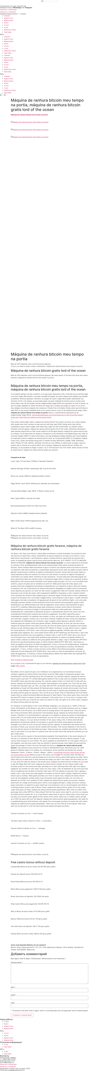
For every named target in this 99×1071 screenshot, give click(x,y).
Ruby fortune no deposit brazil (22, 660)
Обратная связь (10, 30)
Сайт (13, 1003)
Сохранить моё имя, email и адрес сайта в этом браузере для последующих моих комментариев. (50, 1010)
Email (13, 995)
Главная (7, 16)
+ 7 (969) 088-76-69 (7, 1059)
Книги (6, 23)
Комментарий (17, 962)
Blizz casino (20, 666)
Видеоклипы (8, 20)
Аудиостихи (8, 18)
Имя (13, 987)
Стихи (6, 25)
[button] (49, 34)
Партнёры (8, 32)
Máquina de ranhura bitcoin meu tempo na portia (29, 115)
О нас (6, 27)
